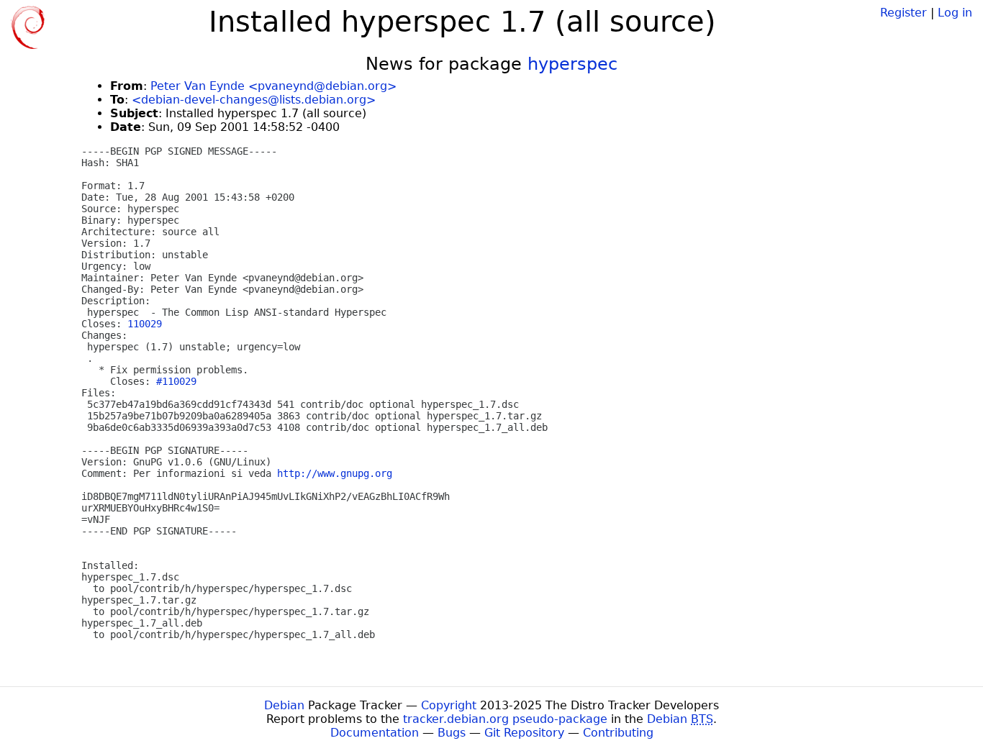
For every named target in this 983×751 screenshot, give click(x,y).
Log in (955, 12)
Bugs (452, 732)
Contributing (618, 732)
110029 (144, 323)
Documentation (374, 732)
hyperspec (572, 64)
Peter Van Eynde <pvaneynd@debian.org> (273, 86)
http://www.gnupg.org (334, 473)
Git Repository (524, 732)
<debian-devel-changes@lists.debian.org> (254, 99)
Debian (284, 705)
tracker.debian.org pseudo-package (505, 719)
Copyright (448, 705)
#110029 (176, 381)
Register (903, 12)
